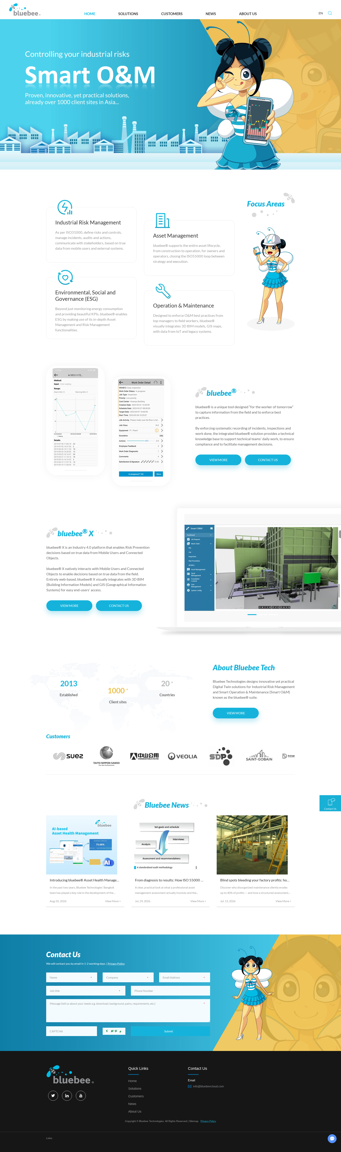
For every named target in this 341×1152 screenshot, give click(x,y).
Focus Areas (266, 203)
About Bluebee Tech (244, 667)
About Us (248, 14)
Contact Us (268, 460)
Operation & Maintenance (183, 305)
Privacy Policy (116, 963)
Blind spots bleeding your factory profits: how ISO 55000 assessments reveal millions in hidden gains (255, 880)
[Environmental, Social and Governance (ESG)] (65, 277)
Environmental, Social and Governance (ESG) (85, 295)
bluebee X (76, 532)
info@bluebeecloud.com (208, 1086)
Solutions (128, 14)
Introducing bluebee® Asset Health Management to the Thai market (85, 880)
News (211, 14)
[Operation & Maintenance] (163, 290)
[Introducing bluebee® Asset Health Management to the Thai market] (85, 844)
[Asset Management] (163, 220)
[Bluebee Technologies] (25, 9)
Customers (172, 14)
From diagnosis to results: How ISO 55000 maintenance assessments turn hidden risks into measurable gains (170, 880)
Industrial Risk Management (88, 222)
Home (89, 14)
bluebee (221, 392)
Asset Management (175, 235)
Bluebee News (167, 804)
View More (218, 460)
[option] (170, 94)
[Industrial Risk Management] (65, 207)
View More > (113, 901)
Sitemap (193, 1121)
